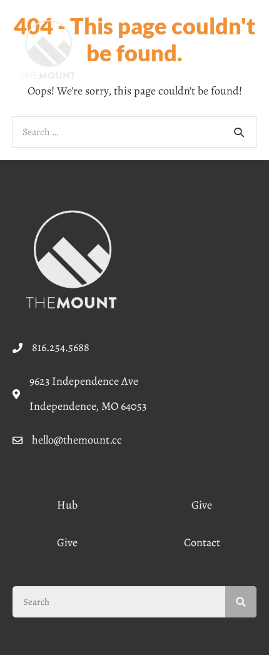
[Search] (239, 132)
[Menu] (240, 49)
